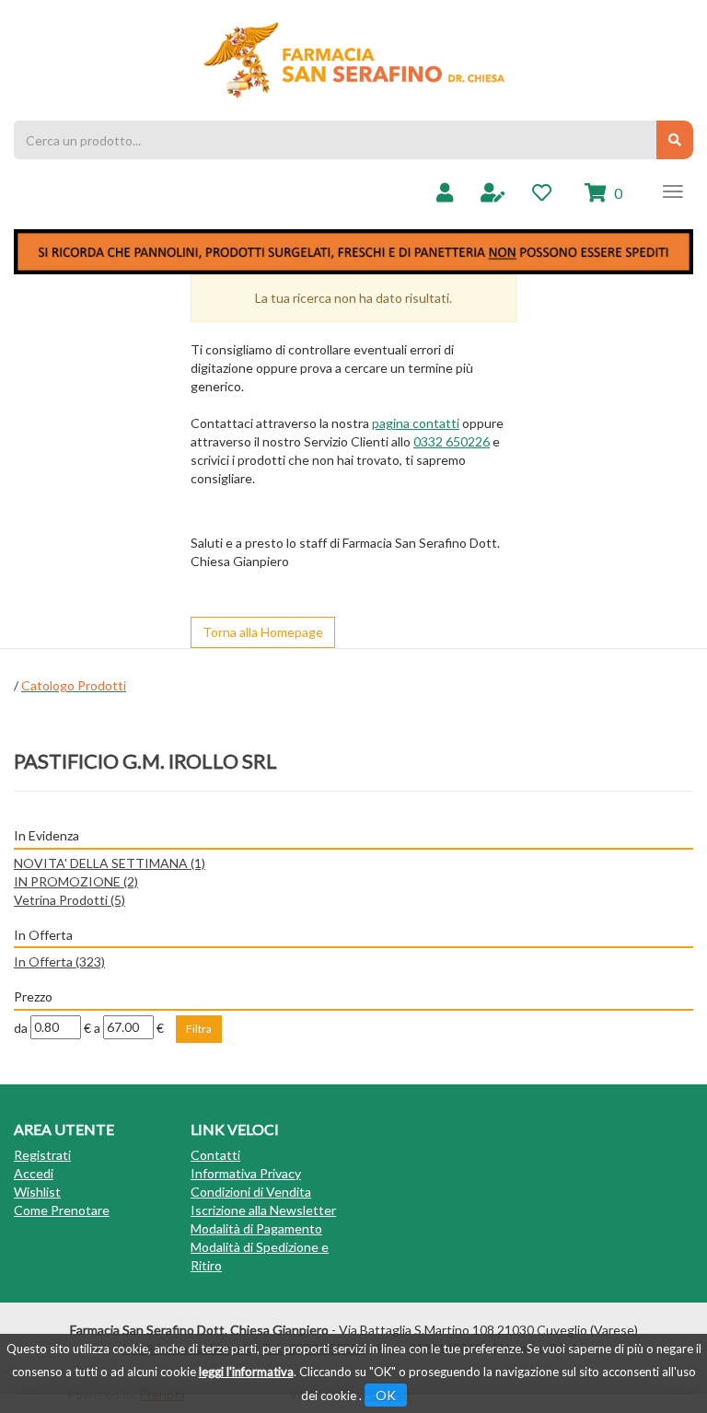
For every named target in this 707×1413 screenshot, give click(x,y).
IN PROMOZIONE (76, 881)
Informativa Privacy (246, 1173)
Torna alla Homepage (263, 632)
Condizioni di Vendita (251, 1191)
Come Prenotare (62, 1210)
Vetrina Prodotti (69, 900)
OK (386, 1395)
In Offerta (59, 961)
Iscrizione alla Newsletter (263, 1210)
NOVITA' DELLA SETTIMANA (109, 863)
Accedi (33, 1173)
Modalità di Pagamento (256, 1228)
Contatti (215, 1155)
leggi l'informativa (246, 1371)
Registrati (42, 1155)
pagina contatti (415, 423)
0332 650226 (451, 441)
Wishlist (37, 1191)
